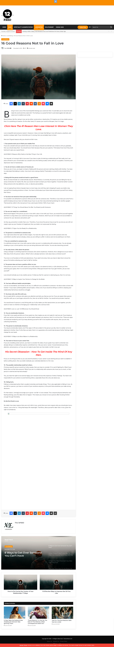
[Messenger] (47, 103)
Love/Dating (39, 27)
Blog (10, 27)
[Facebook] (11, 103)
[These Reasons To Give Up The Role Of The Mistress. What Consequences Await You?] (38, 613)
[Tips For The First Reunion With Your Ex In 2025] (62, 613)
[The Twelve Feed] (7, 15)
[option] (38, 553)
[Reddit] (31, 103)
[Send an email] (10, 48)
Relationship (49, 27)
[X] (15, 103)
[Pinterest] (27, 103)
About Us (49, 641)
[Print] (55, 513)
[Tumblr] (23, 103)
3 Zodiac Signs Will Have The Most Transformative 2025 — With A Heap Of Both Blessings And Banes (49, 31)
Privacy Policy (63, 641)
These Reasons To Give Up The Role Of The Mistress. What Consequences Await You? (37, 622)
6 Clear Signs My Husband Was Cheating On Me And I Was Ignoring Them (13, 622)
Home (4, 27)
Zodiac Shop (83, 27)
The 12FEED (7, 48)
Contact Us (56, 641)
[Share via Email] (51, 103)
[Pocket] (43, 103)
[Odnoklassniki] (39, 103)
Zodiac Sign (60, 27)
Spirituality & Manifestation (23, 27)
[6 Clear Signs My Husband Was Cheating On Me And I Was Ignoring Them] (14, 613)
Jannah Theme (23, 645)
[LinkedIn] (19, 103)
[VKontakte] (35, 103)
